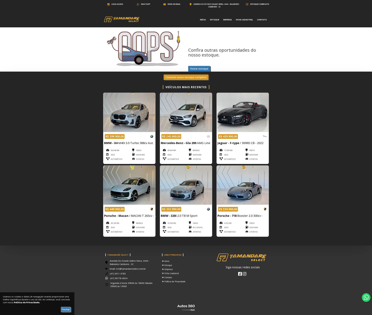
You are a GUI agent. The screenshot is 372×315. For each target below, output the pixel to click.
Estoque (214, 19)
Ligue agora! (117, 4)
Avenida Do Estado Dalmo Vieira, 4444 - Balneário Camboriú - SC (216, 5)
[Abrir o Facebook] (240, 274)
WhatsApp (145, 4)
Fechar (66, 309)
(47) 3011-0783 (118, 273)
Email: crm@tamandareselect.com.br (128, 268)
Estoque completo (259, 4)
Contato (262, 19)
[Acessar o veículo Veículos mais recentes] (129, 112)
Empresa (227, 19)
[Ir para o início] (122, 19)
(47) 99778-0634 (118, 278)
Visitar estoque (199, 68)
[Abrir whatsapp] (366, 297)
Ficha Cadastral (244, 19)
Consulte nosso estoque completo (186, 77)
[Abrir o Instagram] (244, 274)
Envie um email (173, 4)
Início (203, 19)
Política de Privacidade (174, 281)
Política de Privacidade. (27, 302)
